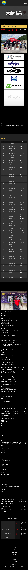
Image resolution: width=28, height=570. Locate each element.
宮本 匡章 (22, 223)
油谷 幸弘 (22, 272)
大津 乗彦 (22, 225)
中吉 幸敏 (22, 235)
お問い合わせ (14, 564)
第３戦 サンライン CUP (7, 529)
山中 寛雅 (22, 151)
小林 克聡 (22, 242)
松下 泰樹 (22, 240)
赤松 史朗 (22, 207)
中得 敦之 (22, 158)
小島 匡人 (22, 244)
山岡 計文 (22, 195)
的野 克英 (22, 247)
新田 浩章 (22, 167)
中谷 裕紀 (22, 181)
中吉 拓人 (22, 237)
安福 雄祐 (22, 275)
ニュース (14, 557)
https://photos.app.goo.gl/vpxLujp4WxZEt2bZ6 (12, 125)
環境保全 (14, 554)
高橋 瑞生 (22, 261)
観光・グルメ (14, 552)
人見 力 (22, 169)
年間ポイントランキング (6, 537)
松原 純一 (22, 197)
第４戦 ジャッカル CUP (7, 533)
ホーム (14, 547)
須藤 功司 (22, 256)
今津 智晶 (22, 146)
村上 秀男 (22, 251)
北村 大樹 (22, 258)
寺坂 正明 (22, 172)
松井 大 (22, 160)
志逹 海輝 (22, 176)
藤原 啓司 (22, 200)
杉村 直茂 (22, 254)
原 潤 (22, 211)
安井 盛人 (22, 228)
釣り (14, 549)
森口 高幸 (22, 221)
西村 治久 (22, 202)
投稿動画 (14, 559)
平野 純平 (22, 193)
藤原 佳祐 (22, 188)
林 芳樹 (22, 218)
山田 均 (22, 232)
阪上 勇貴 (22, 186)
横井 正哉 (22, 179)
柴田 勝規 (22, 143)
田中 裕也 (22, 214)
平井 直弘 (22, 165)
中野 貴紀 (22, 209)
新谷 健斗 (22, 174)
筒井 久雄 (22, 268)
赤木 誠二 (22, 183)
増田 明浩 (22, 148)
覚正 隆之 (22, 216)
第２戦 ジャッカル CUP (7, 525)
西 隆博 (22, 230)
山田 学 (22, 153)
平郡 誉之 (22, 204)
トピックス (14, 561)
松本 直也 (22, 190)
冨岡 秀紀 (22, 277)
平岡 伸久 (22, 265)
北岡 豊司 (22, 263)
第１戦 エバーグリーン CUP (8, 522)
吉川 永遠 (22, 155)
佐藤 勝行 (22, 162)
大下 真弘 (22, 270)
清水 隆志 (22, 249)
